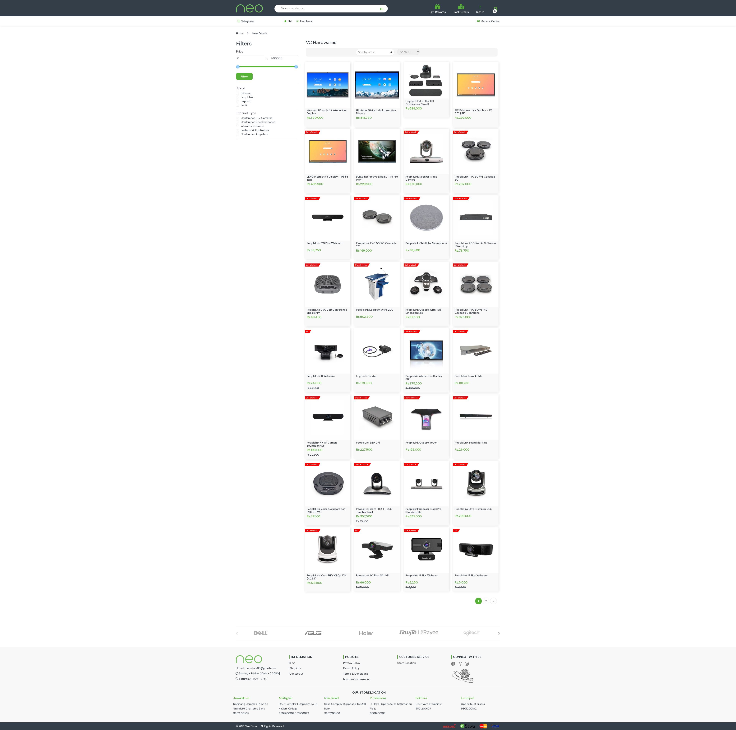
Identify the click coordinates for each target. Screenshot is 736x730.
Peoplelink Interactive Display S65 (424, 377)
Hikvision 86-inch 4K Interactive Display (327, 112)
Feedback (306, 21)
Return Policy (351, 668)
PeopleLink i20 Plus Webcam (324, 243)
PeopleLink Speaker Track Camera (421, 178)
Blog (292, 663)
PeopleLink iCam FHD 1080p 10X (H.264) (326, 577)
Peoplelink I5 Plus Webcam (422, 575)
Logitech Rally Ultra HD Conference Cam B (420, 102)
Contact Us (296, 673)
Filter (244, 76)
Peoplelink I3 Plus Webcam (471, 575)
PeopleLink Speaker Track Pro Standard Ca (424, 510)
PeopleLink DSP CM (368, 442)
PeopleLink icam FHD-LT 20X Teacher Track (374, 510)
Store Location (406, 663)
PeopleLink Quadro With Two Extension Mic (424, 311)
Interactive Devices (252, 126)
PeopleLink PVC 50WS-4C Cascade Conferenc (471, 311)
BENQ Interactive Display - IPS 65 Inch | (377, 178)
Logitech (246, 101)
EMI (290, 21)
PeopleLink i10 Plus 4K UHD (372, 575)
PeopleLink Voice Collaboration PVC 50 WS (326, 510)
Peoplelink (247, 97)
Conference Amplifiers (254, 134)
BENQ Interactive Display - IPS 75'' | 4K (473, 112)
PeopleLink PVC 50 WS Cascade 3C (475, 178)
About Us (295, 668)
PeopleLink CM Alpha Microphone (426, 243)
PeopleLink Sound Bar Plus (471, 442)
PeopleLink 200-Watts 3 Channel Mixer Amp (475, 244)
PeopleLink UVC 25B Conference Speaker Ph (327, 311)
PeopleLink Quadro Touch (421, 442)
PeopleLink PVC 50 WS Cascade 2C (376, 244)
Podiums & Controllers (255, 130)
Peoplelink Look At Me (468, 376)
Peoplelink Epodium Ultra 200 (374, 309)
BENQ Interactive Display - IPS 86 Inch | (327, 178)
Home (239, 33)
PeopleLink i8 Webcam (321, 376)
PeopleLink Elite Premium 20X (473, 509)
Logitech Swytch (366, 376)
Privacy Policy (351, 663)
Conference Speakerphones (258, 122)
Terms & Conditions (355, 673)
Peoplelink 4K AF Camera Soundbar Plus (322, 444)
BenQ (244, 105)
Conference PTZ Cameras (256, 118)
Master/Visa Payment (356, 679)
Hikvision (246, 93)
